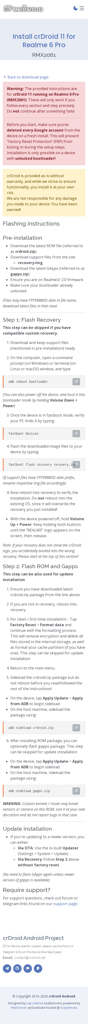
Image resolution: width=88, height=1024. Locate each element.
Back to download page (28, 77)
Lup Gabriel (35, 1003)
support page (65, 903)
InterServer (19, 1007)
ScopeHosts (68, 1007)
